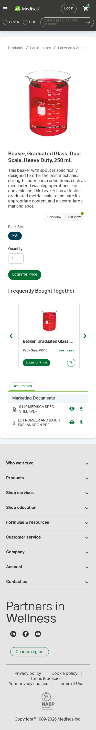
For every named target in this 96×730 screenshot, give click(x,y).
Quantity (15, 249)
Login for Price (24, 274)
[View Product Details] (71, 363)
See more (66, 350)
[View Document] (71, 409)
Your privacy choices (28, 684)
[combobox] (61, 22)
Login (68, 8)
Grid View (54, 217)
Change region (30, 652)
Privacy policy (28, 673)
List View (74, 217)
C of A (14, 22)
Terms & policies (45, 679)
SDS (32, 22)
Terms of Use (71, 684)
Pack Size (16, 227)
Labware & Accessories (77, 48)
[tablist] (48, 386)
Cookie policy (64, 673)
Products (15, 48)
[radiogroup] (19, 22)
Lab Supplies (40, 48)
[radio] (5, 22)
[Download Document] (81, 409)
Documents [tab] (22, 386)
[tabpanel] (48, 412)
